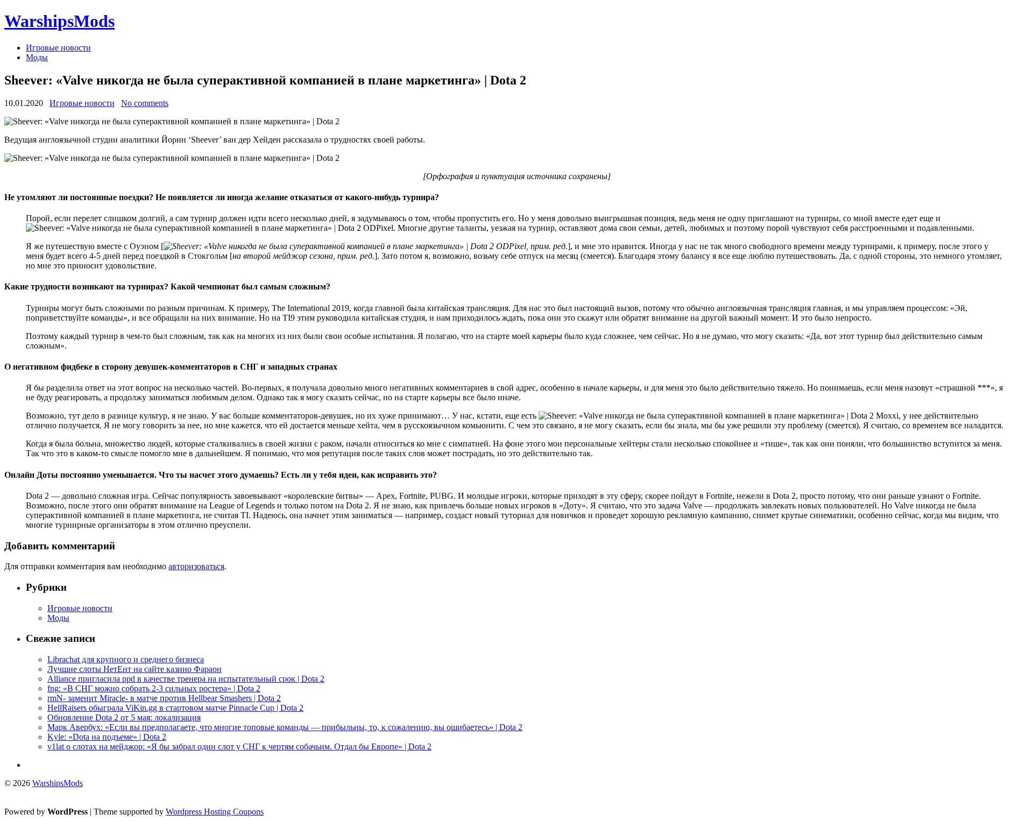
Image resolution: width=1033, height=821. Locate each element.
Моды (37, 57)
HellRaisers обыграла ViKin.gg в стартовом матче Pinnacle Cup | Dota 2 (175, 707)
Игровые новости (58, 47)
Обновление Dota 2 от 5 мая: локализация (124, 717)
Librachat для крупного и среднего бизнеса (125, 659)
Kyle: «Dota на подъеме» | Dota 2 (106, 736)
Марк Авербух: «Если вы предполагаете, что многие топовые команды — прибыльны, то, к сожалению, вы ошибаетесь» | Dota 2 (284, 727)
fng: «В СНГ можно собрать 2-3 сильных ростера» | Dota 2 (153, 688)
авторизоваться (196, 566)
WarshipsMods (59, 21)
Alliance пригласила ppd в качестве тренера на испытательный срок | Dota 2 (185, 678)
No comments (144, 103)
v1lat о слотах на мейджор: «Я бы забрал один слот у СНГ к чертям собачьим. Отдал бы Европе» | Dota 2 (239, 746)
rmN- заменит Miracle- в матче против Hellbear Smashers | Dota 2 (164, 698)
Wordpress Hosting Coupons (215, 811)
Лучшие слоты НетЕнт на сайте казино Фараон (134, 669)
